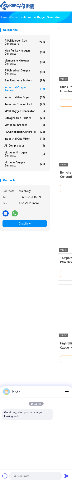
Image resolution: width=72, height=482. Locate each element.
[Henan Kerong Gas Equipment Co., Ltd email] (5, 213)
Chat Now (25, 223)
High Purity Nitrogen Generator (24, 52)
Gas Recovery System (24, 80)
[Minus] (66, 391)
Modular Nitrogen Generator (24, 154)
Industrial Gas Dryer (24, 97)
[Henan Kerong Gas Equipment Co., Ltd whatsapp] (15, 213)
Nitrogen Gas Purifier (24, 118)
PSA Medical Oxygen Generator (24, 72)
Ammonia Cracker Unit (24, 104)
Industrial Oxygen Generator (24, 89)
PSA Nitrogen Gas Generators (24, 42)
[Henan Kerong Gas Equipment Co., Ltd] (17, 5)
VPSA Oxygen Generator (24, 111)
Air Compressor (24, 145)
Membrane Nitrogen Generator (24, 62)
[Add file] (5, 476)
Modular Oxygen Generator (24, 164)
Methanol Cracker (24, 124)
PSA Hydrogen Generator (24, 131)
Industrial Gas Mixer (24, 138)
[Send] (67, 476)
